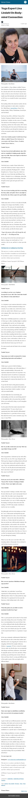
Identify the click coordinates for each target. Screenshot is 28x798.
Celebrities (10, 778)
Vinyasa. (17, 783)
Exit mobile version (14, 796)
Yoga (21, 783)
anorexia (9, 646)
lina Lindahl (11, 783)
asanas (6, 783)
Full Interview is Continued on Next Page (12, 248)
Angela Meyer (13, 108)
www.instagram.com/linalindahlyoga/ (17, 759)
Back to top (24, 791)
